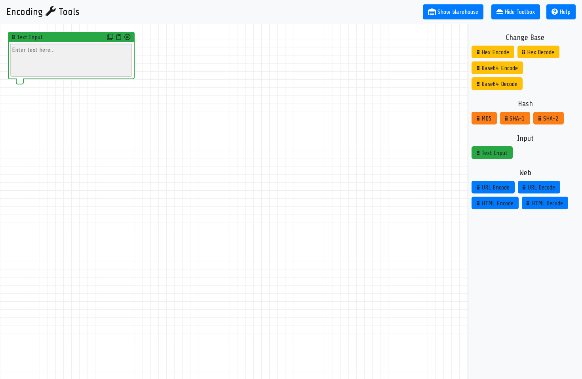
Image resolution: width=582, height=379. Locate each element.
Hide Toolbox (519, 11)
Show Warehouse (457, 11)
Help (564, 11)
